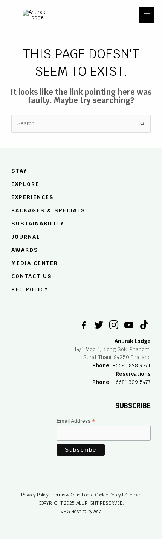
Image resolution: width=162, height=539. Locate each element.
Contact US (31, 276)
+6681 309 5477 (131, 382)
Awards (24, 250)
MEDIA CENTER (34, 263)
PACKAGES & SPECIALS (48, 210)
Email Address (76, 421)
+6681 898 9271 (131, 365)
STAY (19, 171)
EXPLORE (25, 184)
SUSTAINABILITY (37, 224)
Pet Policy (29, 289)
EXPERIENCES (32, 197)
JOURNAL (25, 236)
